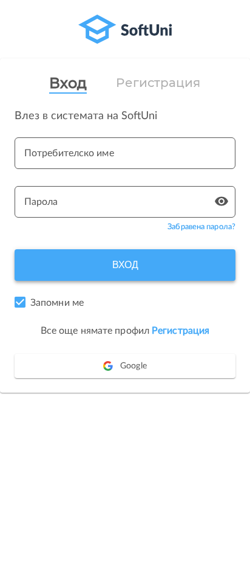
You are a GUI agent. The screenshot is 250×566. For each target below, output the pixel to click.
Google (133, 366)
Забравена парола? (201, 227)
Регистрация (158, 82)
